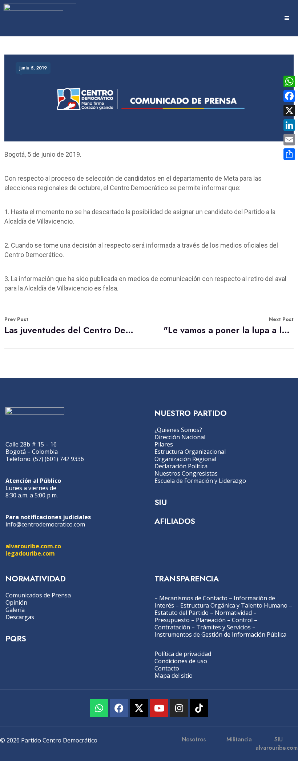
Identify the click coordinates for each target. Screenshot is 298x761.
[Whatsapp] (99, 708)
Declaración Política (181, 466)
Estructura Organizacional (190, 452)
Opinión (16, 602)
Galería (15, 610)
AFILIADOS (174, 521)
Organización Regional (185, 459)
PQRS (15, 638)
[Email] (289, 139)
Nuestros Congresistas (186, 473)
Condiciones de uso (180, 661)
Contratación (172, 627)
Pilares (163, 444)
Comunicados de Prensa (38, 595)
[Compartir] (289, 154)
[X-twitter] (139, 708)
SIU (160, 502)
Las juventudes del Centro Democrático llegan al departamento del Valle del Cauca (69, 326)
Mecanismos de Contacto (193, 598)
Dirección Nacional (179, 437)
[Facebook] (119, 708)
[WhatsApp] (289, 81)
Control (242, 620)
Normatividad (233, 613)
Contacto (166, 668)
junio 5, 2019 (33, 68)
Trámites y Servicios (223, 627)
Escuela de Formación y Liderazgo (200, 481)
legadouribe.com (30, 553)
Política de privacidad (182, 654)
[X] (289, 110)
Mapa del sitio (173, 676)
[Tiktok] (199, 708)
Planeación (211, 620)
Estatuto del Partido (181, 613)
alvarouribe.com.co (33, 546)
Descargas (19, 617)
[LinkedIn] (289, 125)
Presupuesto (172, 620)
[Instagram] (179, 708)
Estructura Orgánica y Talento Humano (233, 605)
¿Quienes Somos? (178, 430)
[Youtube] (159, 708)
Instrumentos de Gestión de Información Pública (220, 634)
